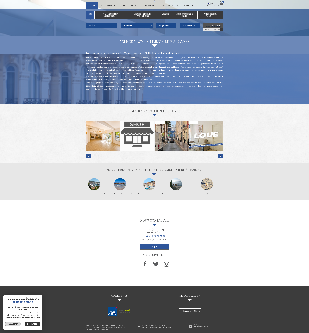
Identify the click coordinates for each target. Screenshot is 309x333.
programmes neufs (167, 5)
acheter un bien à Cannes (130, 70)
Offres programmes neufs (184, 15)
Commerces (147, 5)
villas (121, 5)
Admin (123, 327)
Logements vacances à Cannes (149, 194)
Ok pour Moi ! (32, 324)
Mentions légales (99, 327)
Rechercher (213, 25)
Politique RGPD (104, 329)
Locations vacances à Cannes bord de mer (207, 194)
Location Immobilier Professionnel (143, 15)
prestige (133, 5)
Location (165, 14)
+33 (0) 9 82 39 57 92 (154, 235)
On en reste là (31, 298)
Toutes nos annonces (92, 329)
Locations (187, 5)
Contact (154, 246)
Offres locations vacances (210, 15)
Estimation (202, 5)
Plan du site (89, 327)
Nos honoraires (110, 327)
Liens (118, 327)
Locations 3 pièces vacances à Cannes (176, 194)
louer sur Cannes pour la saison (209, 76)
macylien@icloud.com (154, 239)
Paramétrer (13, 324)
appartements (107, 5)
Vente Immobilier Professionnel (110, 15)
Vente (90, 14)
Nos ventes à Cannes (94, 194)
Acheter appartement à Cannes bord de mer (120, 194)
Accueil (91, 5)
